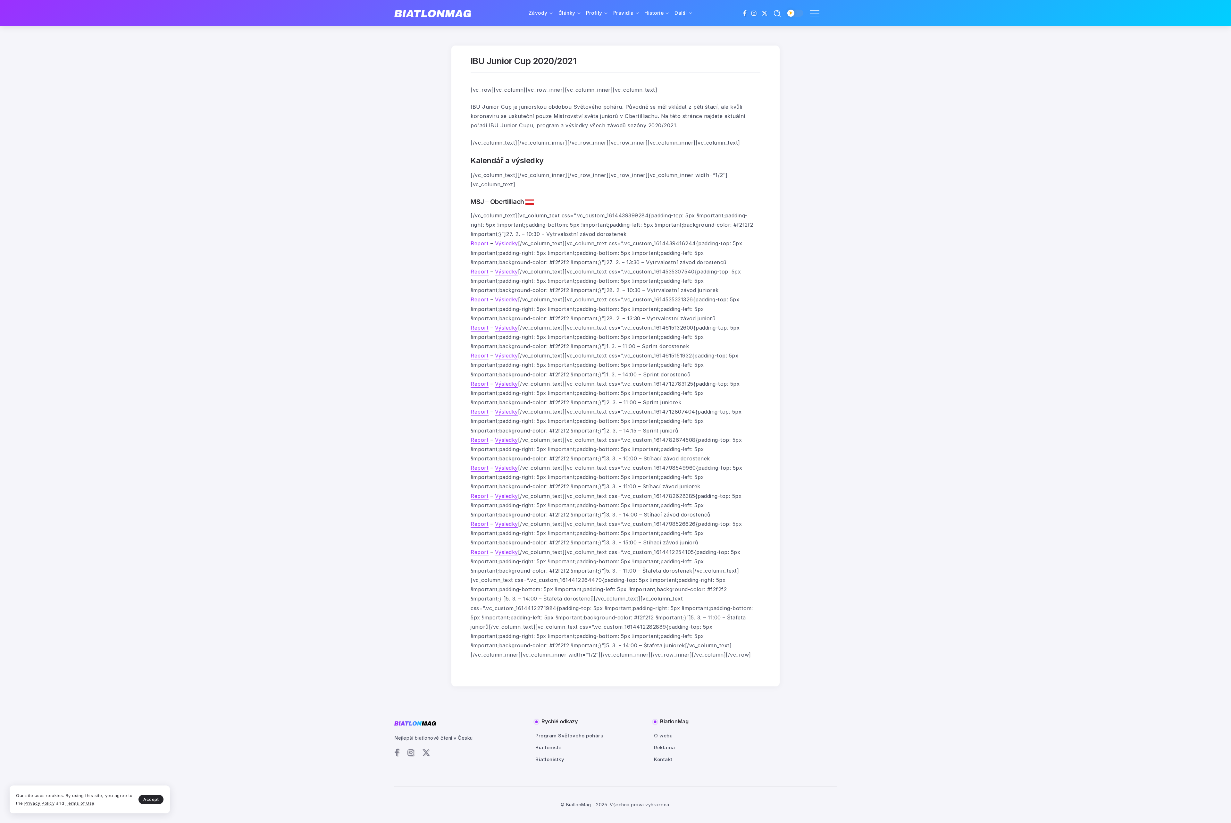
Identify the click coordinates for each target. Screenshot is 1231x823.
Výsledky (506, 243)
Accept (151, 799)
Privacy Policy (39, 803)
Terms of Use (80, 803)
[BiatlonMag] (432, 13)
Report (480, 243)
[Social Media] (745, 13)
